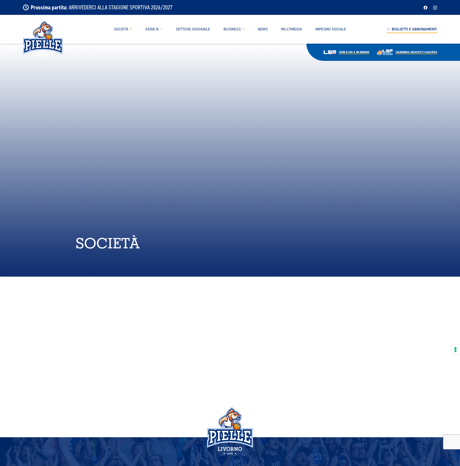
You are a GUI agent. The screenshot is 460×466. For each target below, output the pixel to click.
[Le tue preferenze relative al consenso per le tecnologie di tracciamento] (455, 349)
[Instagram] (435, 7)
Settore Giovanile (193, 29)
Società (121, 29)
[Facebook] (425, 7)
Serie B (152, 29)
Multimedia (291, 29)
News (263, 29)
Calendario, (416, 52)
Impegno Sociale (330, 29)
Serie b (354, 52)
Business (232, 29)
